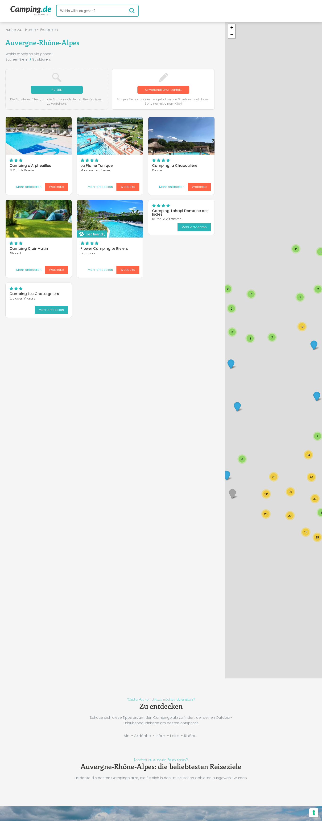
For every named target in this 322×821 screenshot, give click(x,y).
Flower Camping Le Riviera (104, 248)
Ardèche (142, 736)
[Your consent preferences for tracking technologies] (313, 812)
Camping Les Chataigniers (34, 293)
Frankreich (49, 29)
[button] (311, 477)
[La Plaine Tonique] (110, 136)
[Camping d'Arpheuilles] (39, 136)
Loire (174, 736)
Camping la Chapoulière (174, 165)
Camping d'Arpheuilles (30, 165)
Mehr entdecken (28, 187)
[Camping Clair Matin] (39, 219)
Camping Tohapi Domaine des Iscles (180, 212)
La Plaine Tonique (97, 165)
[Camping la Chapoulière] (181, 136)
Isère (160, 736)
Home (30, 29)
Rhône (190, 736)
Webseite (56, 187)
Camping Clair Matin (28, 248)
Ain (126, 736)
